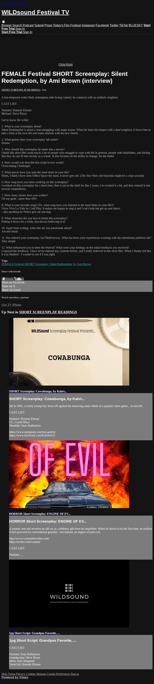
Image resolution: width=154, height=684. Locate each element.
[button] (3, 22)
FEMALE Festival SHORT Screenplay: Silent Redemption (37, 264)
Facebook (102, 25)
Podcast (28, 25)
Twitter (114, 25)
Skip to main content (14, 3)
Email (20, 278)
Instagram (88, 25)
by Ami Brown (82, 264)
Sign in (20, 28)
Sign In (27, 32)
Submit (39, 25)
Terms (12, 674)
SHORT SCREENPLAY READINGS (21, 89)
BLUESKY (136, 25)
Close (62, 64)
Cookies (31, 674)
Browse (7, 25)
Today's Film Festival (67, 25)
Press (48, 25)
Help (5, 674)
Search (17, 25)
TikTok (123, 25)
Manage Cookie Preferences (53, 674)
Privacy (21, 674)
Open (69, 64)
